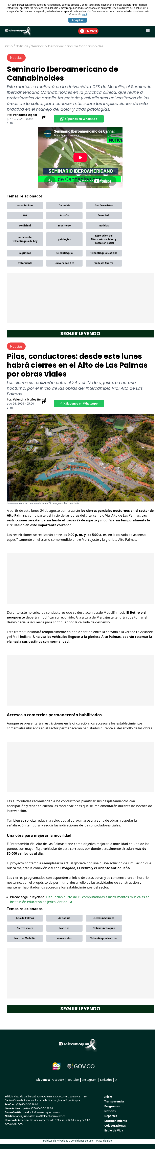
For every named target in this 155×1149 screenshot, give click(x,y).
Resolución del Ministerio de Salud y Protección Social (103, 239)
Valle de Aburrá (103, 263)
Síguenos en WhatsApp (81, 119)
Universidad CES (64, 263)
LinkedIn (106, 1080)
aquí (84, 14)
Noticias (104, 225)
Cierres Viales (25, 928)
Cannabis (64, 205)
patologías (64, 239)
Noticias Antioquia (104, 928)
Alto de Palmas (25, 918)
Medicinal (25, 225)
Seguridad (25, 253)
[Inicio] (77, 1045)
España (64, 215)
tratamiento (25, 263)
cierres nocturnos (103, 918)
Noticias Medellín (25, 938)
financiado (103, 215)
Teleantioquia (64, 253)
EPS (25, 215)
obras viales (64, 938)
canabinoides (25, 205)
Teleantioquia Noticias (103, 253)
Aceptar (78, 20)
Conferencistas (104, 205)
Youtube (73, 1080)
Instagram (89, 1080)
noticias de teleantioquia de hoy (25, 239)
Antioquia (64, 918)
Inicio (9, 46)
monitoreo (64, 225)
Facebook (57, 1080)
